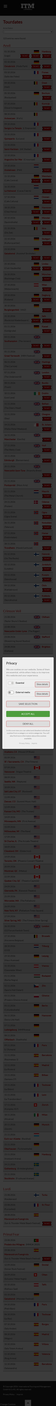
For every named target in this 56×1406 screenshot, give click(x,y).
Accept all (28, 713)
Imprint (34, 743)
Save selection (28, 704)
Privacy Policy (24, 743)
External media (23, 692)
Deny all (28, 723)
